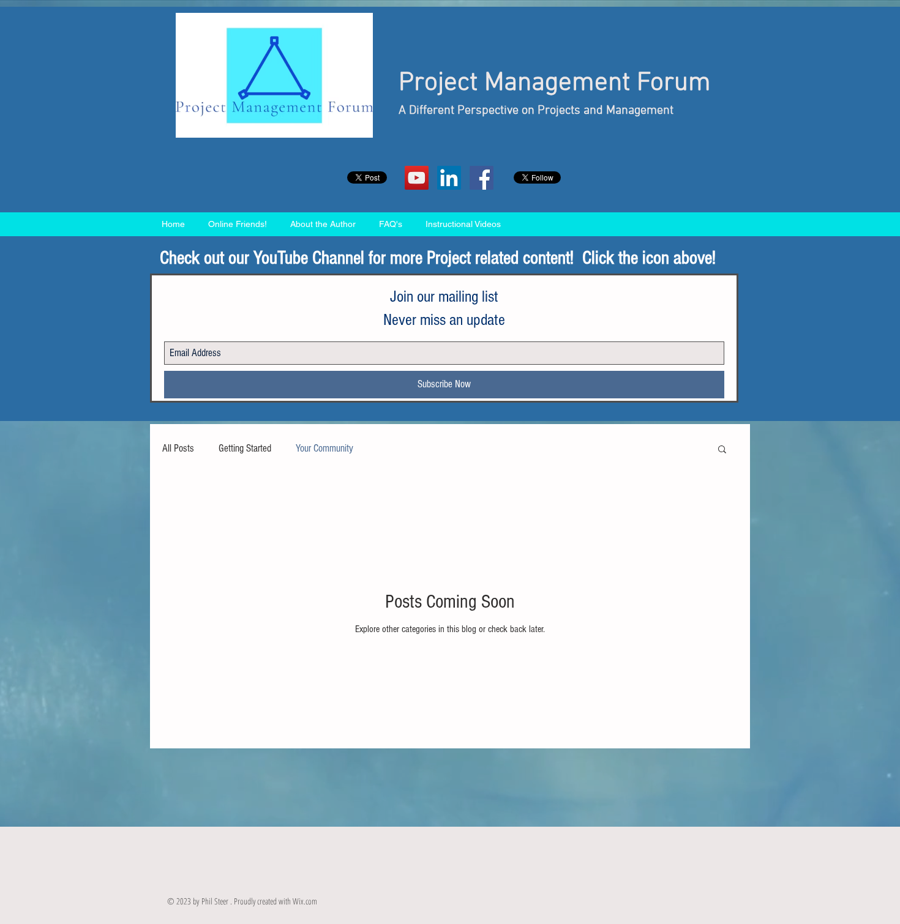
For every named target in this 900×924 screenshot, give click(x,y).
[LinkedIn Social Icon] (449, 178)
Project (438, 83)
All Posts (178, 448)
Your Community (324, 448)
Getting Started (245, 448)
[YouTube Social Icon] (417, 178)
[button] (722, 450)
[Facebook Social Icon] (481, 178)
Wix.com (305, 901)
